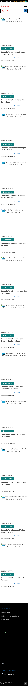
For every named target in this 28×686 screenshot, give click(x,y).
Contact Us (5, 620)
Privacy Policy (6, 612)
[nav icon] (25, 6)
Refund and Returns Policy (10, 616)
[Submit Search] (25, 10)
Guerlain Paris (7, 45)
